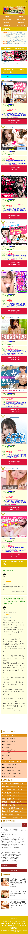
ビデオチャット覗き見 (6, 847)
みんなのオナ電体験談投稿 (12, 37)
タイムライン (5, 845)
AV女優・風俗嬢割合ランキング (13, 811)
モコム (12, 515)
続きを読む (15, 117)
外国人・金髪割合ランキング (12, 814)
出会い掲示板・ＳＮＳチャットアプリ (10, 830)
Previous (1, 58)
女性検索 (9, 838)
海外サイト (4, 855)
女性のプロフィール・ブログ (8, 841)
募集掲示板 (4, 844)
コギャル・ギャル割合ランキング (13, 783)
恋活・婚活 (4, 854)
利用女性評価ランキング (9, 767)
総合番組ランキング (9, 735)
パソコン (16, 349)
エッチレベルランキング (9, 764)
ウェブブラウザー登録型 (14, 855)
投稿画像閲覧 (23, 838)
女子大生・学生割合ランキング (12, 786)
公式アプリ (21, 854)
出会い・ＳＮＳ (7, 753)
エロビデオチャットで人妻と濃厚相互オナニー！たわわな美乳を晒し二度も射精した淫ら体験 (15, 33)
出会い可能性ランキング (9, 776)
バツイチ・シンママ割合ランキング (14, 817)
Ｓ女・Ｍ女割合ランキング (11, 796)
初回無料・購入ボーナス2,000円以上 (9, 860)
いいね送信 (14, 849)
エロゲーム (6, 756)
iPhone (8, 112)
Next (25, 58)
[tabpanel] (7, 57)
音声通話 (10, 844)
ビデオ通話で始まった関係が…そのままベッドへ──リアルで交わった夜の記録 (16, 39)
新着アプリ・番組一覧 (9, 738)
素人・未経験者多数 (13, 854)
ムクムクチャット (14, 417)
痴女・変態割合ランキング (11, 799)
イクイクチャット (14, 175)
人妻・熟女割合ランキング (11, 793)
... (11, 117)
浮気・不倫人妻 (15, 857)
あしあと (4, 838)
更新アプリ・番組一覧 (9, 741)
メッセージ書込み (13, 839)
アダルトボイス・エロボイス (20, 844)
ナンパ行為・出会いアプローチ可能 (9, 858)
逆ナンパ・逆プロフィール (7, 842)
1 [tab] (13, 65)
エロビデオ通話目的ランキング (11, 770)
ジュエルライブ (14, 468)
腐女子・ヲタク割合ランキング (12, 805)
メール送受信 (5, 839)
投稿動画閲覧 (16, 838)
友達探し (19, 852)
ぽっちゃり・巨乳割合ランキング (13, 808)
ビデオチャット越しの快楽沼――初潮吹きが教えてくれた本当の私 (16, 37)
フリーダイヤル (13, 845)
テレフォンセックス (6, 857)
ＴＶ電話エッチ (9, 156)
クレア (7, 61)
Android (8, 159)
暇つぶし (14, 852)
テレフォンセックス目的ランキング (12, 773)
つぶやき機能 (16, 847)
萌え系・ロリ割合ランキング (12, 802)
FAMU (11, 270)
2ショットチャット (19, 842)
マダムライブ (13, 365)
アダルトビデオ (7, 758)
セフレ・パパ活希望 (6, 852)
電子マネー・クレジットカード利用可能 (10, 861)
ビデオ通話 (21, 839)
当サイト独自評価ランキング (12, 761)
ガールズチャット (14, 223)
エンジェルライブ (14, 317)
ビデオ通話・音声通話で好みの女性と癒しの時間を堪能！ (14, 921)
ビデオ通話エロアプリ (11, 109)
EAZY (8, 41)
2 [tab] (15, 65)
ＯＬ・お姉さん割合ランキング (12, 790)
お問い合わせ (14, 918)
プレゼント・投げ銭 (6, 849)
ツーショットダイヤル (11, 204)
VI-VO (7, 584)
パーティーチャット (20, 841)
